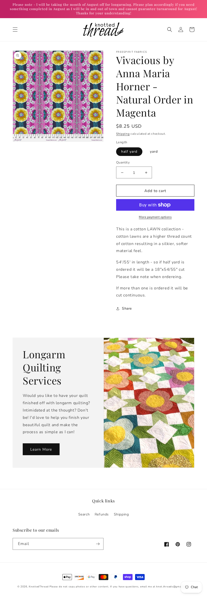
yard (154, 151)
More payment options (155, 217)
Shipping (123, 134)
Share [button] (127, 308)
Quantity (123, 162)
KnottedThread (38, 586)
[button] (15, 29)
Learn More (41, 449)
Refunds (102, 514)
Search (84, 514)
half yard (129, 151)
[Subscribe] (97, 544)
